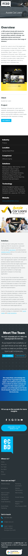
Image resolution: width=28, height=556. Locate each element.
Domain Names (19, 497)
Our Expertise (20, 355)
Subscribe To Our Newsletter (14, 427)
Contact (3, 474)
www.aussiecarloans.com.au (10, 201)
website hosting (5, 252)
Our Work (3, 469)
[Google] (12, 420)
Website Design (5, 483)
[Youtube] (22, 420)
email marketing (11, 313)
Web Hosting (18, 492)
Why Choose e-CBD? (21, 506)
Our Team (3, 467)
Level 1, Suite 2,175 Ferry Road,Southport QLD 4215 (9, 528)
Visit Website (6, 120)
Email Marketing (5, 501)
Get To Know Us (7, 355)
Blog (2, 472)
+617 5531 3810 (8, 517)
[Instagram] (16, 420)
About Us (3, 464)
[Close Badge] (21, 550)
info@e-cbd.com (8, 522)
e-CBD (6, 4)
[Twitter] (9, 420)
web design (12, 250)
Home (2, 462)
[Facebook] (6, 420)
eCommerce (4, 488)
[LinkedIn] (19, 420)
